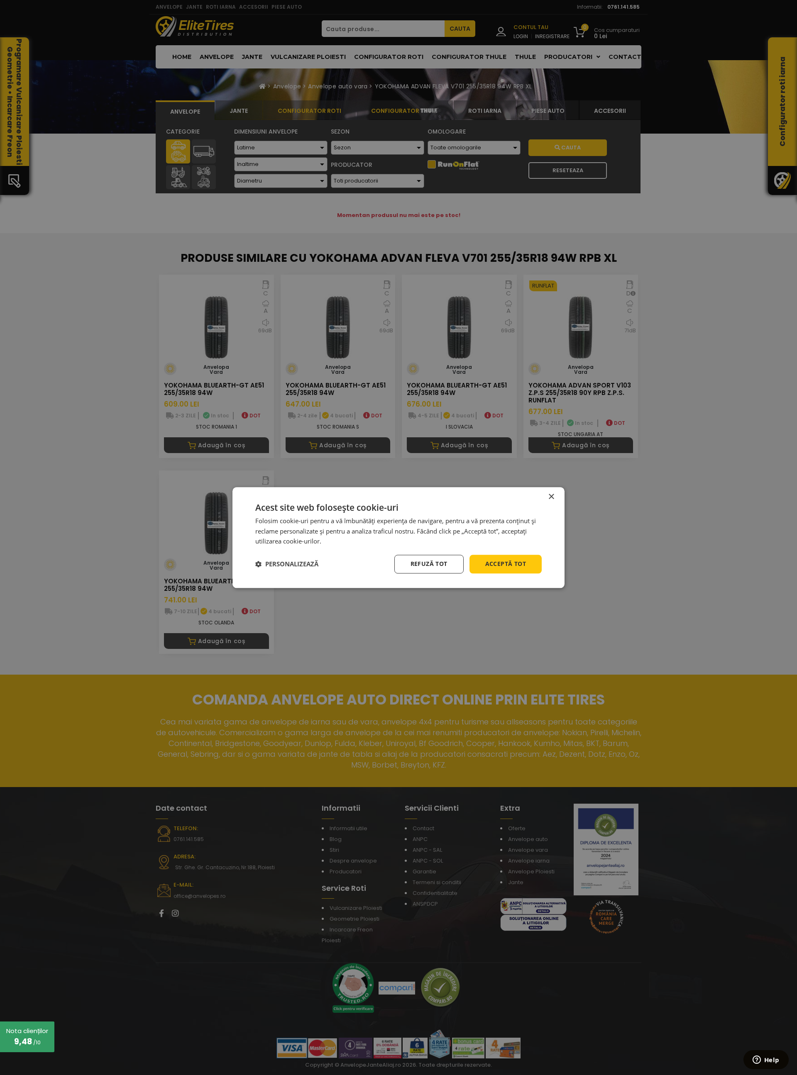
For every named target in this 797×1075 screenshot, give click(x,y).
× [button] (551, 497)
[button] (286, 564)
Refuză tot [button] (429, 564)
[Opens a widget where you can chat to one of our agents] (766, 1060)
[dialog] (398, 537)
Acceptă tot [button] (505, 564)
